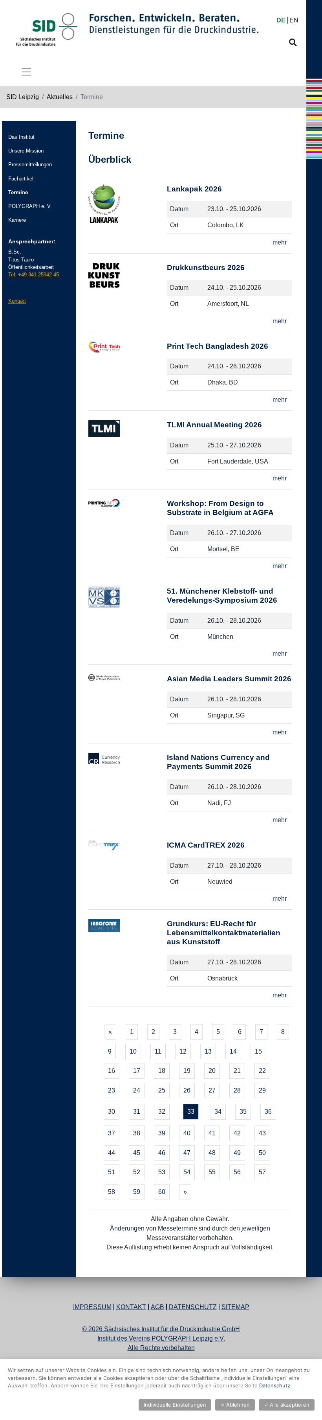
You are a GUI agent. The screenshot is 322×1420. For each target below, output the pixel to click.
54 (186, 1172)
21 (237, 1070)
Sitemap (235, 1307)
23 (111, 1090)
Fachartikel (20, 179)
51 (111, 1172)
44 (111, 1153)
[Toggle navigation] (26, 72)
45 (136, 1153)
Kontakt (17, 301)
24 (136, 1090)
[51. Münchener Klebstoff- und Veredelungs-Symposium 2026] (127, 624)
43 (262, 1133)
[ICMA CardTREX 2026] (127, 873)
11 (158, 1051)
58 (111, 1191)
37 (111, 1133)
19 (186, 1070)
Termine (18, 192)
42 (237, 1133)
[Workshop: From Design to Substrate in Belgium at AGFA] (127, 536)
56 (237, 1172)
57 (262, 1172)
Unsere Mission (26, 151)
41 (212, 1133)
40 (186, 1133)
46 (161, 1153)
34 (217, 1111)
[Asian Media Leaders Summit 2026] (127, 707)
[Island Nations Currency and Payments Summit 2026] (127, 790)
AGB (157, 1307)
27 (212, 1090)
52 (136, 1172)
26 (186, 1090)
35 (243, 1111)
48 (212, 1153)
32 (161, 1111)
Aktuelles (60, 97)
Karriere (17, 220)
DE (280, 20)
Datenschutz (193, 1307)
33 (190, 1111)
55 (212, 1172)
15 (258, 1051)
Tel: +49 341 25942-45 (33, 275)
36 (268, 1111)
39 (161, 1133)
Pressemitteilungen (30, 164)
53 (161, 1172)
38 (136, 1133)
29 (262, 1090)
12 (183, 1051)
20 (212, 1070)
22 (262, 1070)
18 (161, 1070)
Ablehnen (235, 1405)
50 (262, 1153)
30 (111, 1111)
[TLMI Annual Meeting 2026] (127, 453)
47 (186, 1153)
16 (111, 1070)
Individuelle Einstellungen (175, 1405)
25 (161, 1090)
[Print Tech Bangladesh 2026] (127, 374)
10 (133, 1051)
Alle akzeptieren (286, 1405)
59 (136, 1191)
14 (233, 1051)
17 (136, 1070)
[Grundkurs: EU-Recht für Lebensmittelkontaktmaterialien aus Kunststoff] (127, 961)
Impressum (92, 1307)
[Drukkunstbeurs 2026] (127, 296)
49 (237, 1153)
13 (208, 1051)
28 (237, 1090)
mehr (280, 242)
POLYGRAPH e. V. (30, 206)
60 (161, 1191)
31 (136, 1111)
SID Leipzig (22, 97)
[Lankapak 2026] (127, 217)
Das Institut (21, 137)
